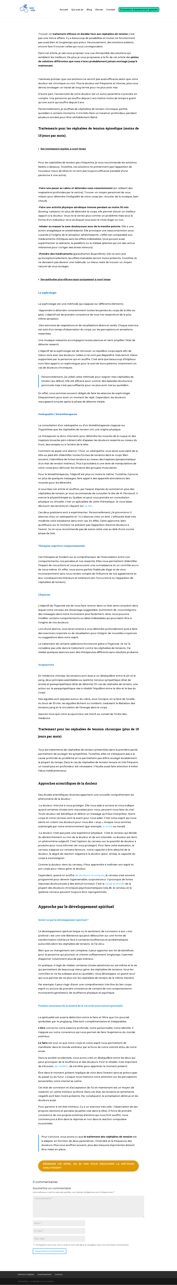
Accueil (64, 10)
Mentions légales (26, 1274)
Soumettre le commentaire (49, 1251)
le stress (108, 826)
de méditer (61, 1066)
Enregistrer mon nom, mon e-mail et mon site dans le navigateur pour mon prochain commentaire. (82, 1245)
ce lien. (89, 506)
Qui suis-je (77, 10)
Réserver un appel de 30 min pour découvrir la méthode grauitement (88, 1166)
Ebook (99, 10)
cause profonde (115, 883)
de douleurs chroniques (89, 875)
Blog (89, 10)
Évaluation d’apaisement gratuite (139, 9)
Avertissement (44, 1274)
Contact (110, 10)
